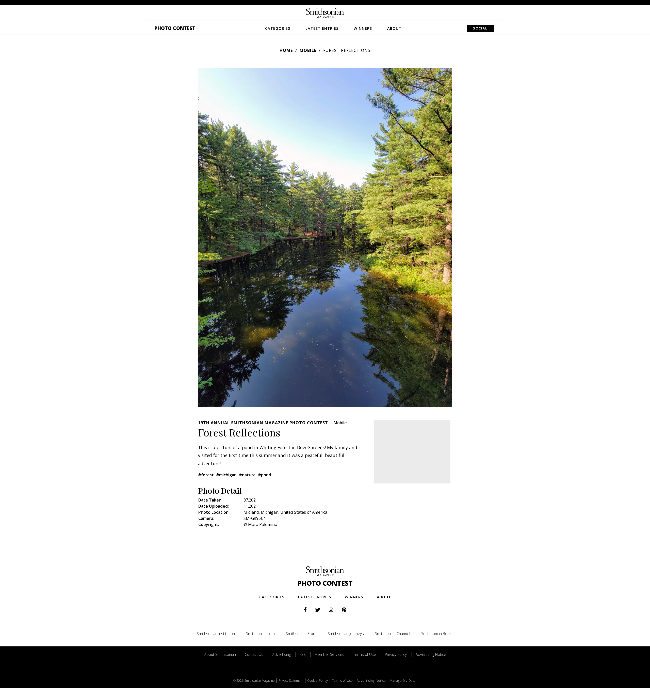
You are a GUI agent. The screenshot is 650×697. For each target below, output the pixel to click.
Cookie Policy (317, 680)
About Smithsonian (220, 654)
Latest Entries (321, 28)
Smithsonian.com (260, 633)
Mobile (308, 50)
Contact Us (254, 654)
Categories (277, 28)
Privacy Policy (396, 654)
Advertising (281, 654)
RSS (303, 654)
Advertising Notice (431, 654)
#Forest (206, 475)
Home (286, 50)
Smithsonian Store (301, 633)
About (394, 28)
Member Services (329, 654)
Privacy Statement (291, 680)
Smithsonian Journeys (346, 633)
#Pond (264, 475)
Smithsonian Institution (216, 633)
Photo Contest (174, 28)
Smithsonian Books (437, 633)
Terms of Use (364, 654)
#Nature (247, 475)
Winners (363, 28)
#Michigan (226, 475)
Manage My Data (403, 680)
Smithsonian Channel (392, 633)
